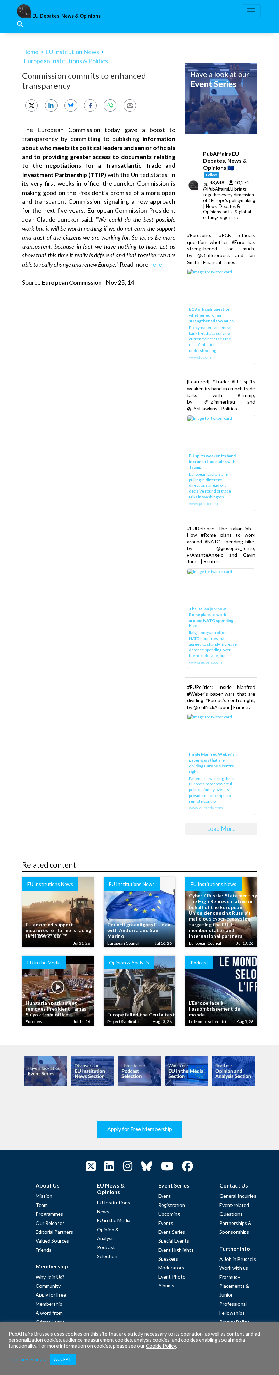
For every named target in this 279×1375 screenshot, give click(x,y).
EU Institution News (72, 51)
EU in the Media (113, 1220)
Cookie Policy (161, 1346)
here (155, 264)
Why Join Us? (50, 1277)
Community (48, 1286)
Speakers (168, 1259)
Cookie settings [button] (27, 1359)
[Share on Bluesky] (70, 105)
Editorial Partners (54, 1232)
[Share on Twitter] (31, 105)
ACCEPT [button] (62, 1359)
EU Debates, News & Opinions (66, 16)
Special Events (173, 1241)
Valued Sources (52, 1241)
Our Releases (50, 1223)
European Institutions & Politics (66, 61)
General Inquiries (237, 1196)
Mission (44, 1196)
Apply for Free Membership (139, 1129)
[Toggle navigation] (251, 11)
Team (42, 1205)
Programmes (49, 1214)
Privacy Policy (234, 1322)
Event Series (171, 1232)
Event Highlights (176, 1250)
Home (30, 51)
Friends (43, 1250)
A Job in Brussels (237, 1259)
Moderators (171, 1267)
